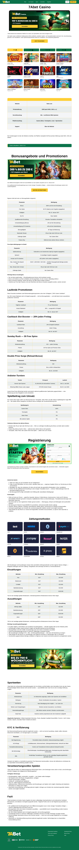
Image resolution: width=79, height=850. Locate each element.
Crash (46, 49)
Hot (14, 49)
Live (30, 49)
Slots (63, 49)
